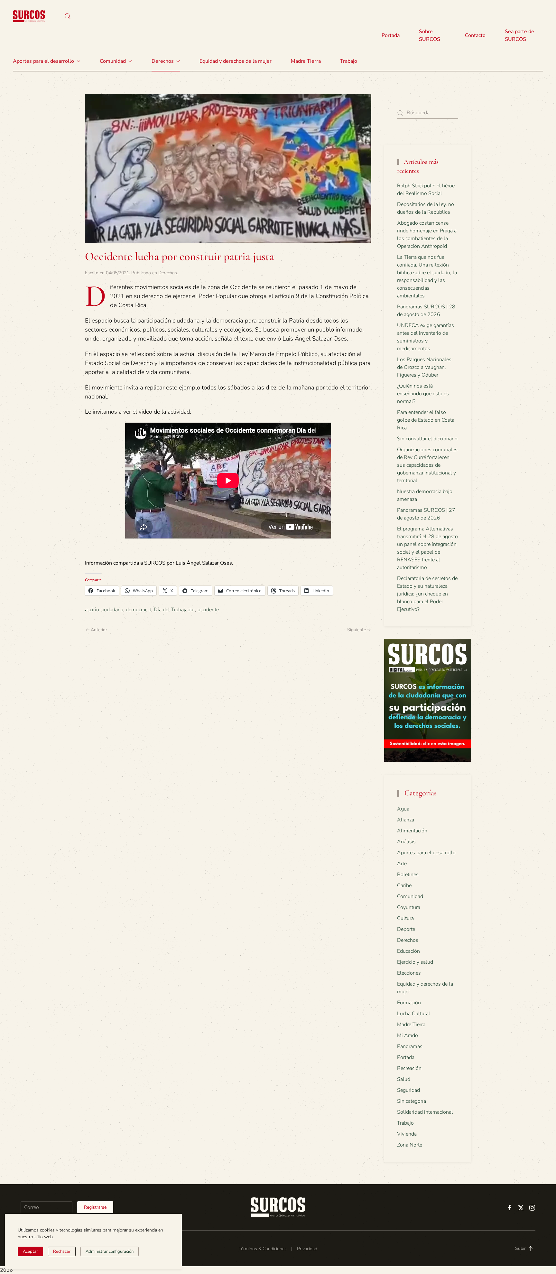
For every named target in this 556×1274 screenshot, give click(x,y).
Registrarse (95, 1207)
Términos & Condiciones (263, 1249)
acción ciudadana (104, 609)
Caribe (404, 885)
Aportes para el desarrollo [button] (43, 61)
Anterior (99, 630)
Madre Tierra (306, 61)
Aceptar (30, 1251)
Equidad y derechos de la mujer (235, 61)
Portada (391, 35)
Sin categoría (411, 1101)
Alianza (405, 819)
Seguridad (408, 1090)
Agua (403, 808)
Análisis (406, 841)
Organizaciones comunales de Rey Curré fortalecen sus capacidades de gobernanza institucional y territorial (427, 465)
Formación (409, 1002)
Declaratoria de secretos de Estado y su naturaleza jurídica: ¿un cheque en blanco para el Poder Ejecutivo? (427, 594)
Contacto (475, 35)
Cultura (405, 918)
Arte (402, 863)
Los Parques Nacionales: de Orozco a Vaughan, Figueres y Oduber (425, 367)
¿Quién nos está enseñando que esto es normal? (423, 393)
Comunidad (410, 896)
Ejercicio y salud (415, 962)
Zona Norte (409, 1144)
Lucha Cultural (413, 1013)
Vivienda (407, 1134)
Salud (403, 1079)
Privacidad (307, 1249)
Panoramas (409, 1046)
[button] (67, 16)
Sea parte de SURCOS (519, 35)
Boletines (408, 874)
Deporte (406, 929)
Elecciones (409, 973)
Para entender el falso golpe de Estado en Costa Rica (425, 420)
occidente (208, 609)
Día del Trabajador (174, 609)
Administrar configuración (110, 1251)
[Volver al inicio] (29, 16)
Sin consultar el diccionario (427, 438)
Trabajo (348, 61)
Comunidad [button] (113, 61)
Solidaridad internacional (425, 1112)
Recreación (409, 1068)
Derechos (167, 273)
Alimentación (412, 830)
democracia (138, 609)
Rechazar (61, 1251)
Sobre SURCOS (429, 35)
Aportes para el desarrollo (426, 852)
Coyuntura (408, 907)
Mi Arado (407, 1035)
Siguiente (356, 630)
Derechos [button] (163, 61)
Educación (408, 951)
